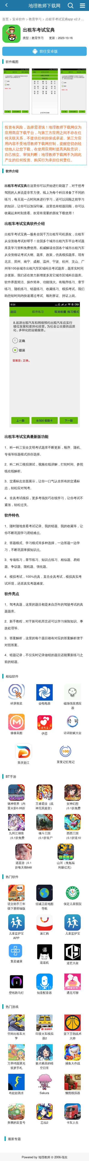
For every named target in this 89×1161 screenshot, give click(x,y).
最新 (33, 436)
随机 (17, 288)
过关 (24, 504)
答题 (13, 542)
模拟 (65, 254)
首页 (5, 19)
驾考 (27, 487)
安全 (25, 447)
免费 (27, 247)
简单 (36, 282)
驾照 (8, 192)
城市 (52, 241)
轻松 (14, 487)
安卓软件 (18, 19)
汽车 (65, 241)
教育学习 (35, 19)
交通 (13, 481)
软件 (33, 223)
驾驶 (67, 604)
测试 (32, 464)
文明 (32, 447)
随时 (13, 526)
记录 (38, 526)
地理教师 (44, 1157)
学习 (49, 199)
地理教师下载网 (44, 5)
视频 (41, 464)
